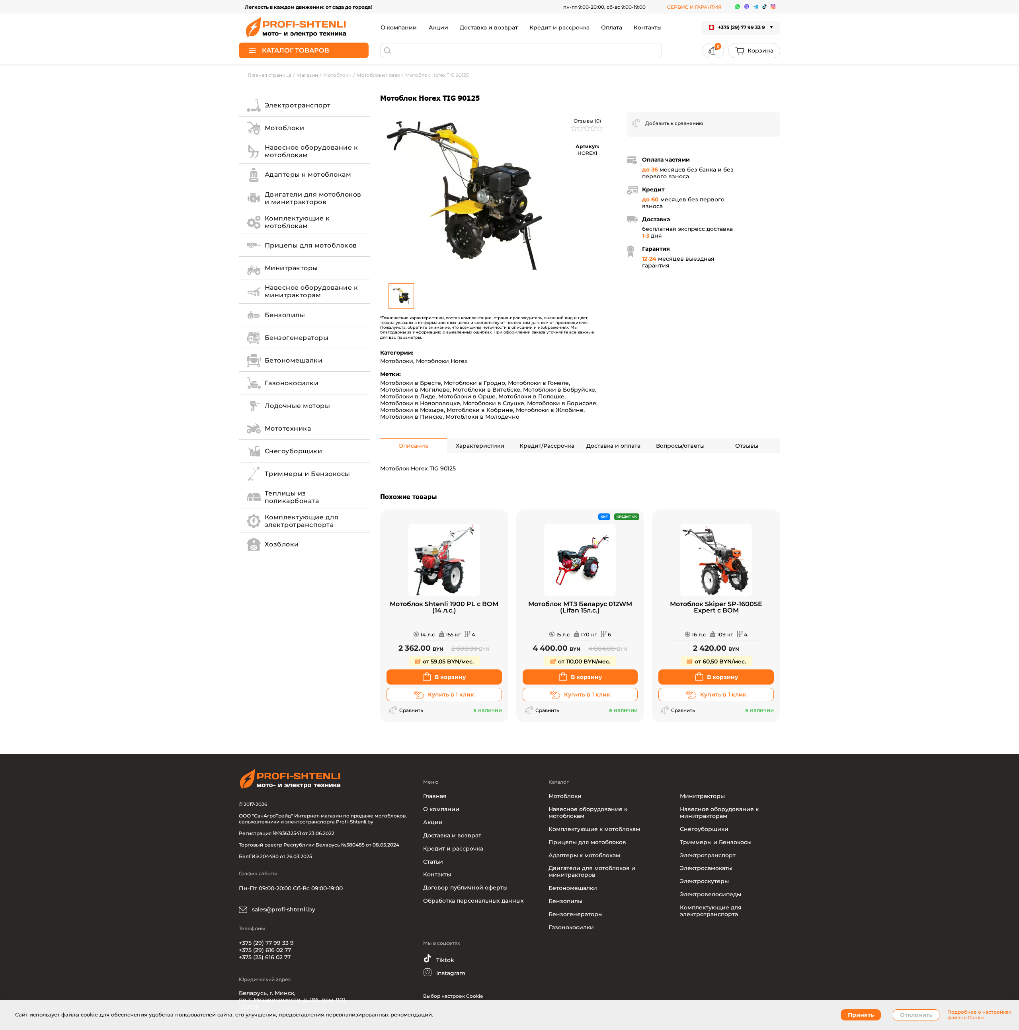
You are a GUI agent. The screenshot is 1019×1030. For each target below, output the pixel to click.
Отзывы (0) (587, 121)
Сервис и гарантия (694, 7)
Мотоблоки (396, 361)
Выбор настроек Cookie (453, 996)
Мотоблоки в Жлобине (550, 410)
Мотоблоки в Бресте (410, 382)
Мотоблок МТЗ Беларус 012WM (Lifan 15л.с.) (580, 607)
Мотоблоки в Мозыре (412, 410)
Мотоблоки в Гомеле (538, 382)
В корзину (450, 677)
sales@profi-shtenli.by (282, 909)
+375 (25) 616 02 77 (265, 957)
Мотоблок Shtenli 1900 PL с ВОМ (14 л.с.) (444, 607)
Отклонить (916, 1014)
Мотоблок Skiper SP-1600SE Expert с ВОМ (716, 607)
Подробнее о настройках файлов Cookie (979, 1014)
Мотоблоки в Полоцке (531, 396)
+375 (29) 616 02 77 (265, 950)
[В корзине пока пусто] (754, 50)
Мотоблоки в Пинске (411, 416)
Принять (861, 1014)
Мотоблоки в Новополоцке (420, 403)
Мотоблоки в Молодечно (482, 416)
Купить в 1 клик (451, 694)
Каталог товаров (295, 50)
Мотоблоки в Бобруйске (559, 389)
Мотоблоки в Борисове (561, 403)
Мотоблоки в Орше (467, 396)
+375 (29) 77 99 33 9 (266, 942)
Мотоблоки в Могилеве (415, 389)
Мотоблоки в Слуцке (493, 403)
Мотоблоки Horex (442, 361)
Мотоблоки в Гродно (474, 382)
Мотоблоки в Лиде (407, 396)
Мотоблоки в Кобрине (480, 410)
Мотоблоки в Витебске (486, 389)
